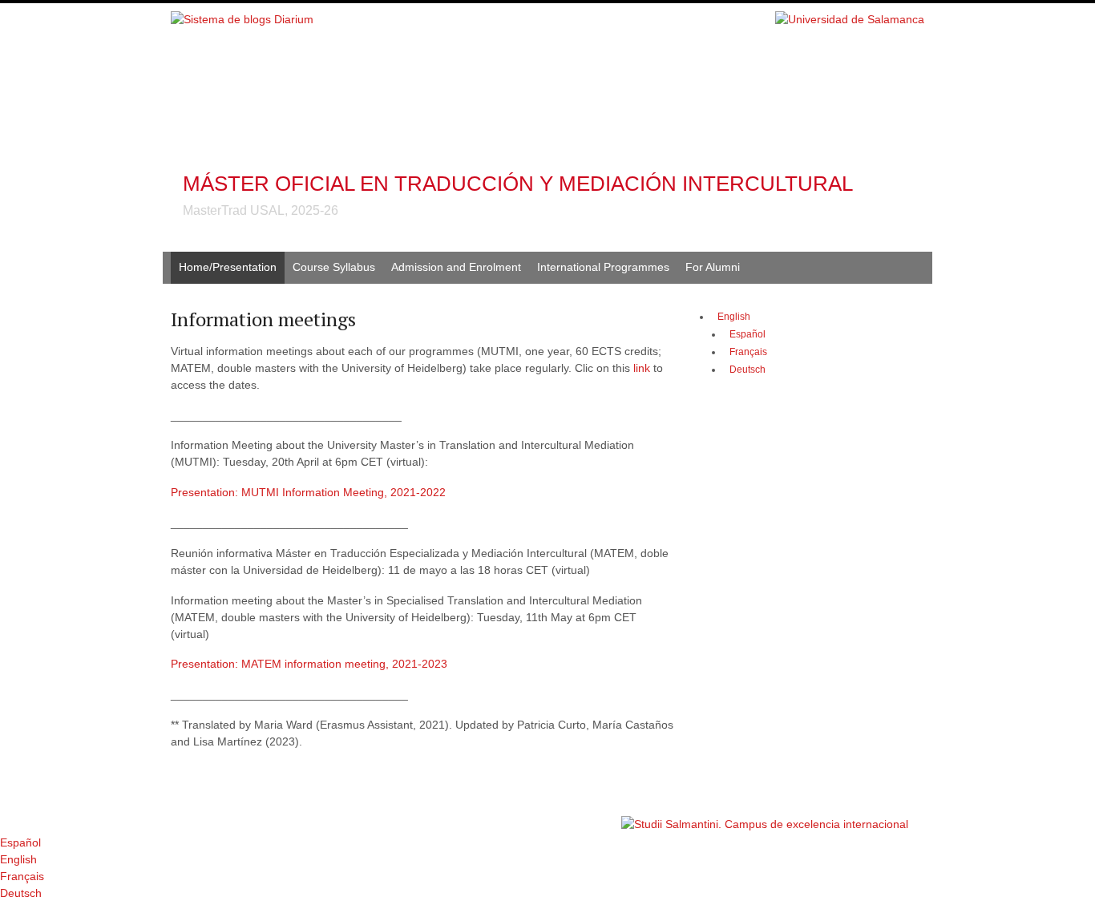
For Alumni (712, 267)
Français (22, 876)
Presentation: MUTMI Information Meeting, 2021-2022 (308, 492)
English (733, 316)
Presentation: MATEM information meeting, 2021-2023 (311, 663)
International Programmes (603, 267)
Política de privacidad (570, 816)
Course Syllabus (334, 267)
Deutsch (21, 893)
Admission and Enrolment (456, 267)
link (643, 368)
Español (20, 842)
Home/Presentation (228, 267)
